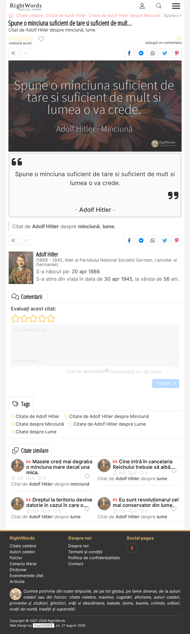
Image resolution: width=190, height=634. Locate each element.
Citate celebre (23, 545)
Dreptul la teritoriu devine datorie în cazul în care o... (59, 502)
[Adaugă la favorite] (41, 38)
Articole (17, 581)
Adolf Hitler (95, 209)
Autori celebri (22, 551)
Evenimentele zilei (26, 575)
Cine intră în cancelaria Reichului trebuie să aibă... (144, 464)
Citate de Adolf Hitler (37, 416)
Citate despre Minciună (40, 424)
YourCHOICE (43, 625)
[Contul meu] (142, 6)
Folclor (16, 557)
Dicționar (18, 569)
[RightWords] (10, 15)
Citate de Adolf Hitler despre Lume (110, 424)
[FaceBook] (132, 548)
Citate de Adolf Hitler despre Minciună (109, 416)
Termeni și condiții (85, 551)
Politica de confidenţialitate (94, 557)
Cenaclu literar (23, 563)
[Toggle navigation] (174, 6)
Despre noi (78, 545)
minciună (79, 484)
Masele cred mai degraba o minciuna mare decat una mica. (59, 467)
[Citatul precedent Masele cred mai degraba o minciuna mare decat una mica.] (13, 53)
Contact (75, 563)
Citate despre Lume (36, 431)
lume (162, 478)
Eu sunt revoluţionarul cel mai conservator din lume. (146, 502)
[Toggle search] (159, 6)
